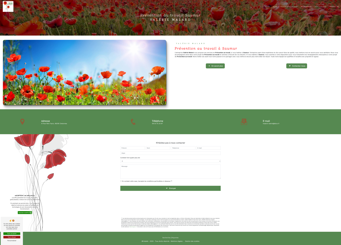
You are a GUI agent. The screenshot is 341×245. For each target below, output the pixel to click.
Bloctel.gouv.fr (133, 226)
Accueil (267, 6)
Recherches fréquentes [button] (170, 237)
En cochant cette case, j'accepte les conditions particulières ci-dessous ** (147, 181)
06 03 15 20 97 (157, 123)
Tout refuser (12, 237)
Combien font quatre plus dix (130, 158)
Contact (332, 6)
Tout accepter (12, 233)
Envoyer (172, 188)
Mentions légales (177, 241)
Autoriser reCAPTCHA (25, 212)
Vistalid (145, 241)
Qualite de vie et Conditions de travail (285, 6)
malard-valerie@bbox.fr (271, 123)
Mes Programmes (306, 6)
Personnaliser (11, 240)
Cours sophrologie (321, 6)
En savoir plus (217, 66)
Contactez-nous (298, 66)
